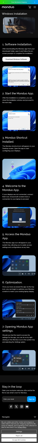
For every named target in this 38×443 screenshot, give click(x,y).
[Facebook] (11, 406)
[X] (16, 406)
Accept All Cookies (19, 440)
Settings (19, 431)
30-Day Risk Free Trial (19, 2)
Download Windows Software (16, 59)
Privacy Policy (22, 427)
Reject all (19, 436)
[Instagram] (21, 406)
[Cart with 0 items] (29, 7)
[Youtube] (27, 406)
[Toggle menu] (35, 7)
